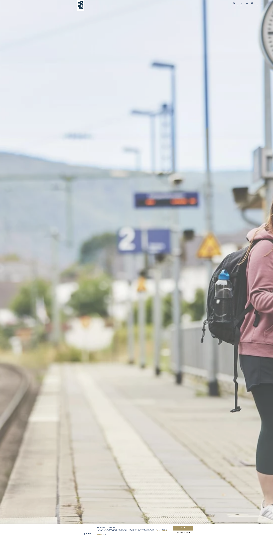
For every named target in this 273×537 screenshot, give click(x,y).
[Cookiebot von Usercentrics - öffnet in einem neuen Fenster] (87, 534)
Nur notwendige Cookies (183, 532)
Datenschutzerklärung (161, 530)
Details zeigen (100, 534)
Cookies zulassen (183, 528)
